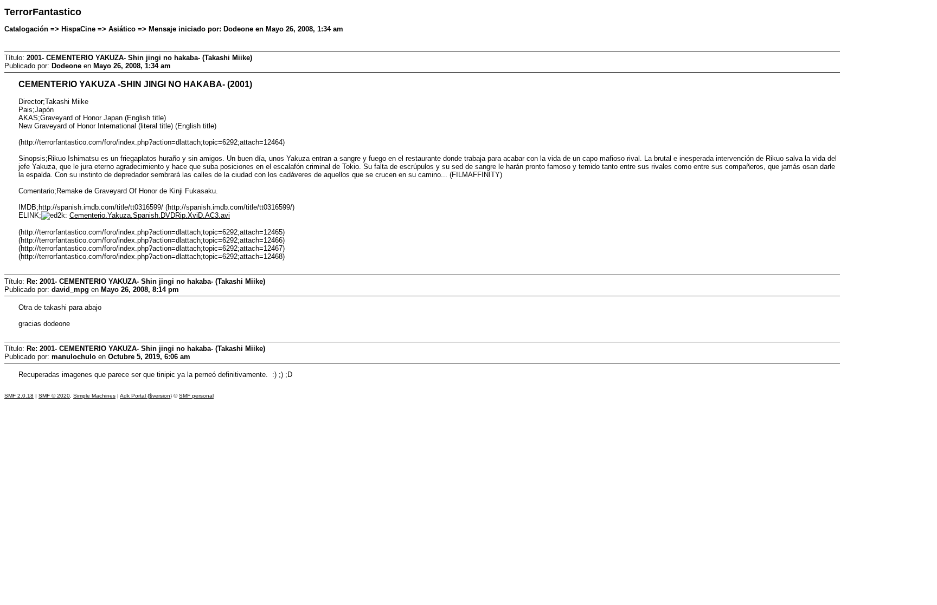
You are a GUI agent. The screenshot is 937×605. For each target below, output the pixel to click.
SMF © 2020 (54, 396)
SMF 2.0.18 (19, 396)
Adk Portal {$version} (146, 396)
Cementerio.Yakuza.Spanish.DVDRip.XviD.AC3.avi (149, 215)
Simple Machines (94, 396)
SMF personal (196, 396)
